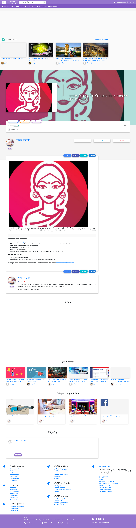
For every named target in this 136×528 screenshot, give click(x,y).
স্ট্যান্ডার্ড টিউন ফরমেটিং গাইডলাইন (62, 490)
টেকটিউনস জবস (13, 480)
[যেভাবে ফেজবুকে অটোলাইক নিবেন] (51, 407)
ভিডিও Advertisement (104, 478)
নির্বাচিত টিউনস (57, 477)
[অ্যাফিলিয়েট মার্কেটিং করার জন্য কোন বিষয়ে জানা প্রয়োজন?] (36, 372)
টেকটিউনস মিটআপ (14, 508)
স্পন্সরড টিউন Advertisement (106, 482)
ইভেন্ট (43, 6)
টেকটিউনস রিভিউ (14, 473)
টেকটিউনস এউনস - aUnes (61, 473)
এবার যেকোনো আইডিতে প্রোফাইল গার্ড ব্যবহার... (113, 416)
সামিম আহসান (23, 140)
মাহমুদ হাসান (95, 384)
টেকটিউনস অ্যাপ (64, 523)
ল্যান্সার (31, 6)
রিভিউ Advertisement (104, 485)
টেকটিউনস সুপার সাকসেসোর (61, 503)
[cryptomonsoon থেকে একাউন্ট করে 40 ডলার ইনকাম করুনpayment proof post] (99, 372)
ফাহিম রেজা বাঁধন (89, 63)
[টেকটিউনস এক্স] (99, 519)
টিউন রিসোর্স (57, 491)
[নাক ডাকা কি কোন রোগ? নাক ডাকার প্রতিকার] (20, 407)
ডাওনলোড (22, 242)
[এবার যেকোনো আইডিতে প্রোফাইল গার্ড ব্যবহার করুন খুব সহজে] (114, 407)
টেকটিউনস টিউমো (14, 510)
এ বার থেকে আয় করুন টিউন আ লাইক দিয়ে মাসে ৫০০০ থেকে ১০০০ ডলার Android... (78, 381)
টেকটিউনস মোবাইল (48, 523)
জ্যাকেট (8, 6)
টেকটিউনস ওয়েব (30, 523)
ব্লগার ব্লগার (53, 384)
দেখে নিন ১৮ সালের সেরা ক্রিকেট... (79, 416)
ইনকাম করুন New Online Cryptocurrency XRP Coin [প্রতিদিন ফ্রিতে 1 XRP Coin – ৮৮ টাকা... (120, 381)
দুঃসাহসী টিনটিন (7, 63)
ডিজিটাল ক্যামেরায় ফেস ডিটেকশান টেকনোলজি (12, 58)
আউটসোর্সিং (16, 125)
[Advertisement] (68, 26)
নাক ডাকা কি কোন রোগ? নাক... (15, 416)
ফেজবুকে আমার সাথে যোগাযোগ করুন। (65, 263)
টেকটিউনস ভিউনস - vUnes (61, 471)
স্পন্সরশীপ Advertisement (105, 489)
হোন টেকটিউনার (13, 490)
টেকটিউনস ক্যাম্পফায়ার (59, 504)
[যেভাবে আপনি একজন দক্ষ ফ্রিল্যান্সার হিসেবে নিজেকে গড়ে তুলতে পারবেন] (15, 372)
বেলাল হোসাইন (12, 384)
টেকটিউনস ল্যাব (13, 477)
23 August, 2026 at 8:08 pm (20, 440)
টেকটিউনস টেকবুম (14, 475)
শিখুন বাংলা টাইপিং (14, 491)
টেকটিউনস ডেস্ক (13, 471)
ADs (54, 6)
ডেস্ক (19, 6)
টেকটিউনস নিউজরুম (14, 478)
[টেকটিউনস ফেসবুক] (93, 519)
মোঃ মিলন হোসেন (117, 384)
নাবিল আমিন (61, 63)
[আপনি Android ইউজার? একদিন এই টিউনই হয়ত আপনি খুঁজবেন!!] (41, 49)
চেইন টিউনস (57, 478)
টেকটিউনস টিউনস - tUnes (60, 469)
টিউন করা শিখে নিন (14, 493)
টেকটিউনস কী (13, 488)
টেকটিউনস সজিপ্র (14, 497)
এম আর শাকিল (33, 384)
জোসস (92, 155)
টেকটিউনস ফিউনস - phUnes (61, 475)
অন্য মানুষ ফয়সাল (34, 63)
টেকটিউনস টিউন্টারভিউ (59, 499)
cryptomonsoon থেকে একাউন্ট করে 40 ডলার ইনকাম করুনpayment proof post (99, 381)
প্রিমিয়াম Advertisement (105, 487)
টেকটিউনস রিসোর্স (14, 495)
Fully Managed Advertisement (107, 491)
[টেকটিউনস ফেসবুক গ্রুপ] (96, 519)
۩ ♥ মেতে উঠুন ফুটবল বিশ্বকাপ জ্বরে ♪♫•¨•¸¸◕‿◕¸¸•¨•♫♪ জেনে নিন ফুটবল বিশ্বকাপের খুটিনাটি (67, 60)
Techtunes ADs (105, 466)
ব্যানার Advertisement (104, 476)
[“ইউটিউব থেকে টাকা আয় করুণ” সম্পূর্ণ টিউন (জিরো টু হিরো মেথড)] (57, 372)
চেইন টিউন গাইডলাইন (59, 488)
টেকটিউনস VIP (58, 501)
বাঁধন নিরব (74, 384)
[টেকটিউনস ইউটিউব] (102, 519)
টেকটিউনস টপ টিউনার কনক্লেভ (17, 506)
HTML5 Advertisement (105, 480)
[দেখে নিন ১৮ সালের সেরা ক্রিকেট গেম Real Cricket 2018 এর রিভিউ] (83, 407)
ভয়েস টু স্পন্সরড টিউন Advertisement (108, 483)
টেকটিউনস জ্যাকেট (14, 469)
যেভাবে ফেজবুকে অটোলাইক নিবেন (47, 416)
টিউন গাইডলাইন (58, 486)
